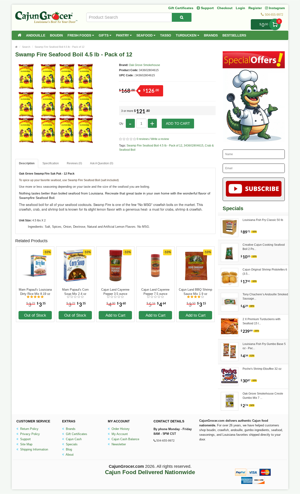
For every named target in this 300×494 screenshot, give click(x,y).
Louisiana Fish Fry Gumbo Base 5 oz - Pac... (264, 346)
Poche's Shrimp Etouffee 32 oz (262, 368)
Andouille (35, 35)
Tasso (165, 35)
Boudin (56, 35)
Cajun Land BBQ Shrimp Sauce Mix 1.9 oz (195, 292)
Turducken (186, 35)
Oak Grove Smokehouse (144, 65)
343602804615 (193, 145)
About (69, 454)
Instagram (276, 8)
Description (26, 163)
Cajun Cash (73, 439)
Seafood (145, 35)
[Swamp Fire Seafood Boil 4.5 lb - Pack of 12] (56, 142)
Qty (121, 123)
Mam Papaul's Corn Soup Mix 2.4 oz (75, 292)
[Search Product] (181, 17)
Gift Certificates (180, 8)
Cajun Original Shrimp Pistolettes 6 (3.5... (265, 271)
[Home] (19, 35)
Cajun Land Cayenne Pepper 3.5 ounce (115, 292)
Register (255, 8)
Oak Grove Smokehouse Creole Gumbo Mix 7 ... (263, 395)
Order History (120, 429)
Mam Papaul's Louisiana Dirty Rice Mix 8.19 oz (35, 292)
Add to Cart (178, 123)
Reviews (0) (74, 163)
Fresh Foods (80, 35)
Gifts (104, 35)
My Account (119, 434)
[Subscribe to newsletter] (254, 189)
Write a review (160, 139)
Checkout (224, 8)
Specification (50, 163)
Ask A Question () (101, 163)
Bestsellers (234, 35)
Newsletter (118, 444)
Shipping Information (33, 449)
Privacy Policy (29, 434)
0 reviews (143, 139)
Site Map (25, 444)
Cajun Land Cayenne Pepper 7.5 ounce (155, 292)
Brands (211, 35)
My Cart (275, 24)
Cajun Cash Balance (125, 439)
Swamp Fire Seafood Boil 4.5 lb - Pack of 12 (59, 46)
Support (25, 439)
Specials (71, 444)
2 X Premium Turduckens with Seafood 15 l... (262, 321)
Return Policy (28, 429)
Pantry (123, 35)
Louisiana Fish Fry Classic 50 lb (263, 220)
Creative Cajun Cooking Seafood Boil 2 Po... (264, 247)
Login (240, 8)
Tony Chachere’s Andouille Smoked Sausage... (265, 296)
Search (26, 46)
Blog (68, 449)
